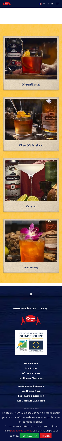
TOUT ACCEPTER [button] (29, 435)
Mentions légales (24, 308)
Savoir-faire (31, 368)
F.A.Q (44, 308)
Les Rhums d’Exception (31, 396)
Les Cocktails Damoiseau (31, 400)
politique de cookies (21, 430)
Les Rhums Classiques (31, 378)
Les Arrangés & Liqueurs (31, 386)
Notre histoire (31, 363)
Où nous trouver (31, 373)
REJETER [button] (46, 435)
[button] (41, 4)
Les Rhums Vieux (31, 391)
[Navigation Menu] (53, 3)
